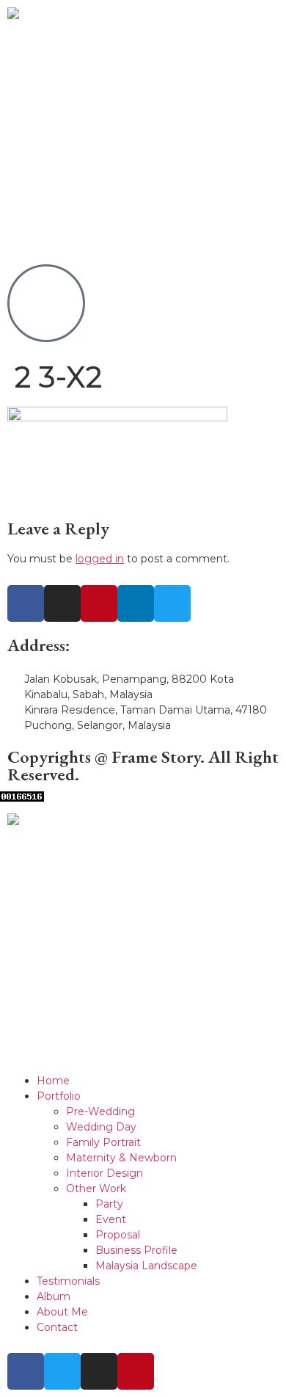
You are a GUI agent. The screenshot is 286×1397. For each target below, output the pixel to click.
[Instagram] (62, 603)
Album (53, 1296)
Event (110, 1219)
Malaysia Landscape (146, 1265)
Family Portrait (103, 1142)
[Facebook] (25, 603)
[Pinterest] (99, 603)
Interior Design (104, 1173)
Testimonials (68, 1281)
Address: (38, 645)
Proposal (117, 1234)
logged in (100, 558)
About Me (62, 1311)
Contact (57, 1327)
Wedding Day (101, 1126)
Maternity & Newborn (121, 1157)
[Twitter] (172, 603)
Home (53, 1080)
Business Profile (136, 1250)
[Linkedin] (135, 603)
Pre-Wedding (100, 1111)
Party (109, 1204)
